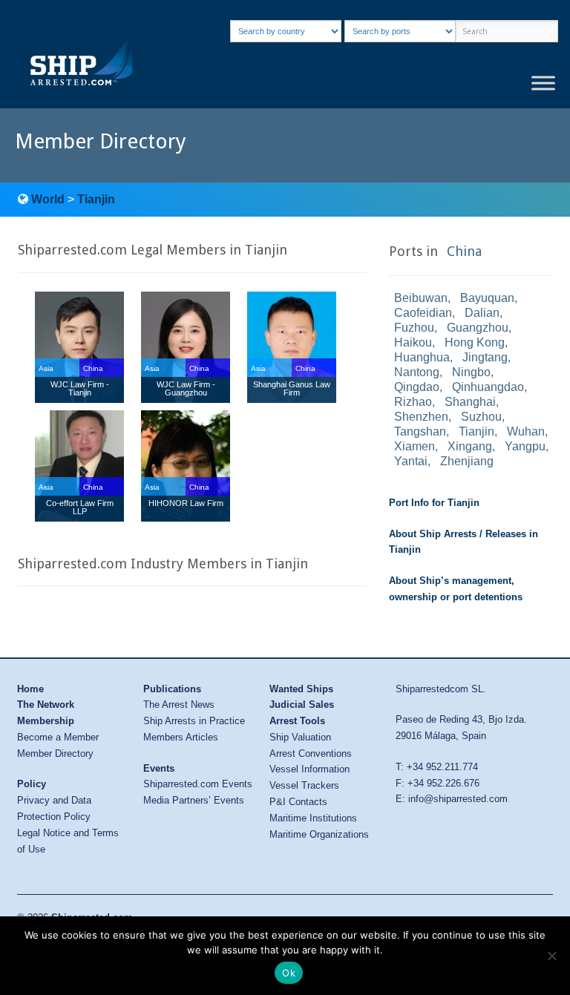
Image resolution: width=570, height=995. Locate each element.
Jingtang (485, 357)
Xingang (470, 446)
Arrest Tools (297, 720)
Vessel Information (309, 769)
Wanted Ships (301, 688)
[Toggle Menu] (543, 83)
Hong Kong (475, 342)
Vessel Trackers (304, 785)
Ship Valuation (300, 737)
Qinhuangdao (488, 387)
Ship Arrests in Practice (194, 720)
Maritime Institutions (313, 818)
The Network (45, 704)
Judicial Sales (301, 704)
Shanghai (470, 401)
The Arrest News (178, 704)
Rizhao (413, 401)
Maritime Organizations (319, 834)
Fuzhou (414, 327)
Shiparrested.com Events (197, 783)
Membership (45, 720)
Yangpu (525, 446)
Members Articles (180, 737)
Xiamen (414, 446)
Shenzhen (421, 416)
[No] (551, 955)
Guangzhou (477, 327)
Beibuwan (421, 298)
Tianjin (96, 199)
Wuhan (526, 431)
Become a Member (58, 737)
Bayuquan (487, 298)
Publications (172, 688)
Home (30, 688)
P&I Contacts (298, 801)
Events (158, 768)
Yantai (411, 461)
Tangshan (420, 431)
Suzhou (481, 416)
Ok (288, 973)
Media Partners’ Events (193, 800)
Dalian (482, 312)
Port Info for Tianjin (434, 502)
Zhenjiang (467, 461)
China (464, 251)
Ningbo (471, 372)
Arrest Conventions (310, 753)
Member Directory (55, 753)
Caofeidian (423, 312)
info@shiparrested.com (458, 798)
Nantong (416, 372)
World (48, 199)
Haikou (413, 342)
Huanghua (422, 357)
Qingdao (416, 387)
